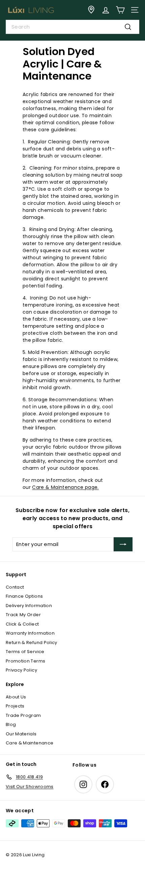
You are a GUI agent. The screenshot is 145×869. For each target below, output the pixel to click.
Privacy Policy (21, 670)
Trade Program (23, 715)
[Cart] (120, 10)
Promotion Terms (25, 661)
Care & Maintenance (29, 743)
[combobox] (72, 27)
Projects (15, 706)
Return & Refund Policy (31, 642)
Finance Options (24, 596)
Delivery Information (29, 605)
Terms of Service (25, 651)
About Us (16, 697)
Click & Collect (22, 624)
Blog (11, 724)
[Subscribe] (123, 544)
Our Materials (21, 734)
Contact (15, 587)
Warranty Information (30, 633)
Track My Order (23, 614)
